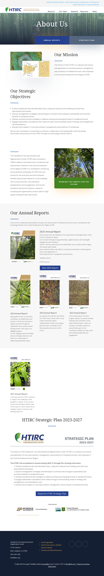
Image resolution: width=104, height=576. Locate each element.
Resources (84, 12)
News (95, 12)
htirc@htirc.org (70, 564)
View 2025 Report (50, 267)
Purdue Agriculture (47, 542)
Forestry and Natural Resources (51, 550)
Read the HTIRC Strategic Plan (52, 493)
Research (74, 12)
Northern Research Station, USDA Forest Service (63, 2)
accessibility (45, 564)
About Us (51, 12)
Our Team (63, 12)
